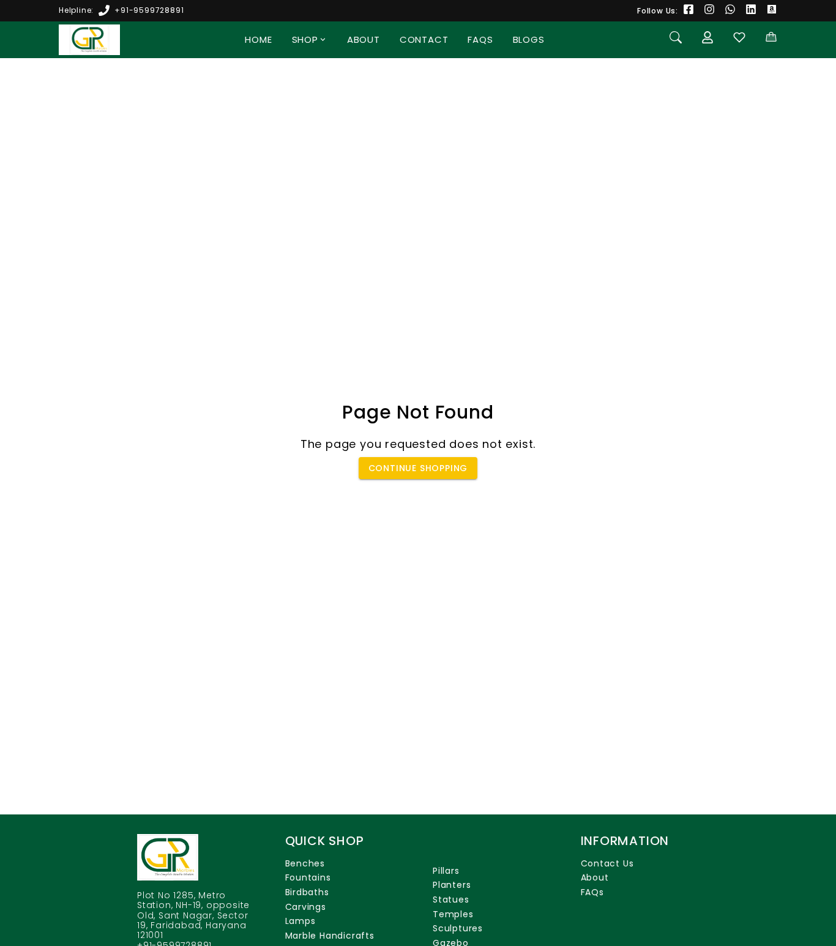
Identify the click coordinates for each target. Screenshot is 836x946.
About (363, 39)
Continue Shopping (418, 468)
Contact (424, 39)
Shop (305, 39)
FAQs (480, 39)
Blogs (529, 39)
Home (258, 39)
